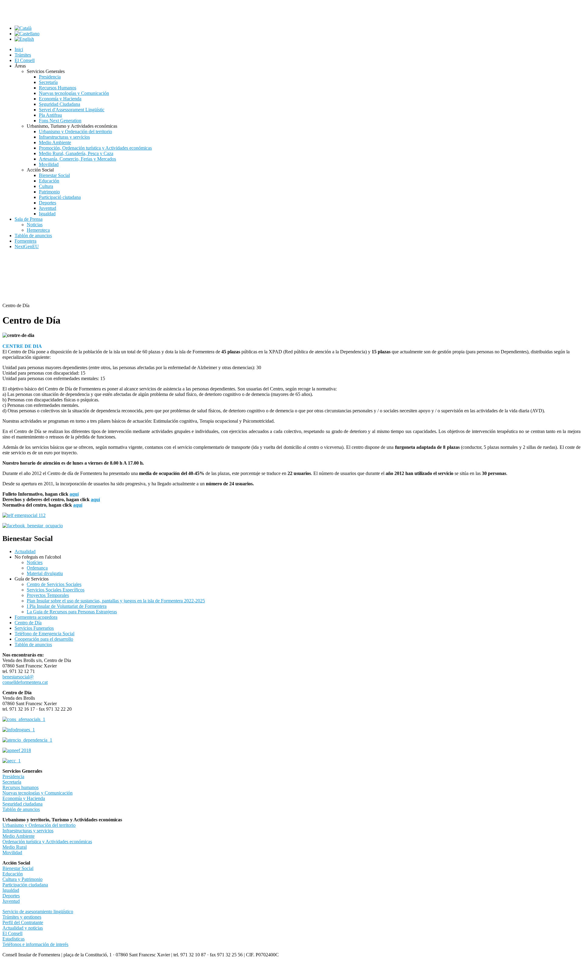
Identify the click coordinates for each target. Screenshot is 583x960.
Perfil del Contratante (22, 922)
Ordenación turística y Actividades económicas (47, 841)
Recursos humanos (20, 787)
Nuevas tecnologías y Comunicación (37, 792)
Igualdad (10, 890)
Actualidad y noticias (22, 928)
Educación (12, 873)
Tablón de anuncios (21, 809)
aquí (74, 494)
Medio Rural (14, 847)
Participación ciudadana (25, 884)
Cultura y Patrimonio (22, 879)
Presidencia (13, 776)
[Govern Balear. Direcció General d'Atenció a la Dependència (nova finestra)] (27, 740)
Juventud (11, 901)
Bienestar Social (17, 868)
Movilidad (12, 852)
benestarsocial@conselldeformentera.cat (25, 679)
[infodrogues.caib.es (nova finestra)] (18, 729)
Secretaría (11, 782)
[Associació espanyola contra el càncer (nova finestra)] (11, 760)
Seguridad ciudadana (22, 803)
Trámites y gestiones (21, 917)
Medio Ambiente (18, 836)
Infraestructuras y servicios (27, 830)
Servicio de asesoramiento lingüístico (37, 911)
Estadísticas (13, 938)
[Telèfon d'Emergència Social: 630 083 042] (24, 515)
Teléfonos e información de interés (35, 944)
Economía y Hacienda (23, 798)
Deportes (11, 895)
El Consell (12, 933)
